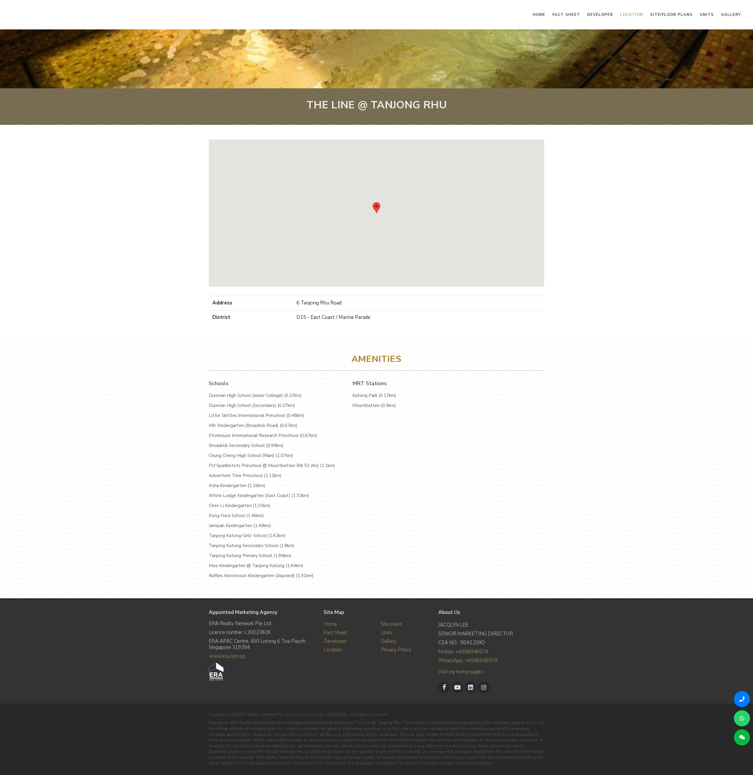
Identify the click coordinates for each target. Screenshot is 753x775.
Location (333, 649)
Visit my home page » (461, 671)
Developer (335, 641)
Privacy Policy (396, 649)
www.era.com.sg (227, 656)
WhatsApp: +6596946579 (467, 660)
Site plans (391, 624)
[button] (376, 207)
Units (386, 632)
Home (330, 624)
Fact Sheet (335, 632)
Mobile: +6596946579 (463, 651)
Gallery (389, 641)
